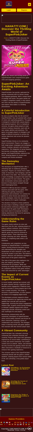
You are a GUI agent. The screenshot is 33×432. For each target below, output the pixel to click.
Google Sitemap (20, 430)
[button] (29, 4)
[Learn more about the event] (16, 19)
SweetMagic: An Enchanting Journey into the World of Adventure (20, 369)
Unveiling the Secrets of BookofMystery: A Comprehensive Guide (19, 382)
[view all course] (29, 428)
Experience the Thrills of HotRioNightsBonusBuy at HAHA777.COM (20, 396)
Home (6, 38)
